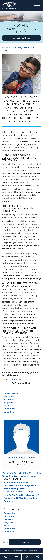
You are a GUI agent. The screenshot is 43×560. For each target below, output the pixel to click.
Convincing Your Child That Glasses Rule (21, 473)
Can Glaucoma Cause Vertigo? (19, 492)
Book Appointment (21, 38)
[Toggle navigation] (37, 5)
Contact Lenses (11, 393)
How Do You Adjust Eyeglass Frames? (21, 495)
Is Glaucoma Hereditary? (16, 482)
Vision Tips (16, 379)
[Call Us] (5, 557)
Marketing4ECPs (18, 550)
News (6, 406)
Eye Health (9, 399)
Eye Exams (9, 396)
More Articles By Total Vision (21, 457)
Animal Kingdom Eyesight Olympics (19, 476)
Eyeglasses (9, 402)
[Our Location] (27, 557)
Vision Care (9, 409)
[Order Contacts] (16, 557)
